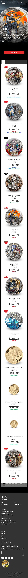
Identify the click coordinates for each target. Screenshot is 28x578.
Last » (24, 483)
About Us (3, 533)
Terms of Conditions (11, 576)
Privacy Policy (18, 576)
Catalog (2, 535)
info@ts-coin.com (18, 504)
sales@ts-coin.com (4, 504)
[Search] (17, 3)
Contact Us (3, 531)
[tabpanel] (14, 41)
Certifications (3, 538)
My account (3, 536)
